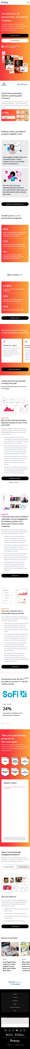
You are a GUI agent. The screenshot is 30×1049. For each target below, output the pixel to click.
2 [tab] (12, 122)
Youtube (16, 1030)
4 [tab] (16, 122)
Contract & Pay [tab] (23, 867)
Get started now (15, 40)
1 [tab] (9, 122)
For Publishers (15, 1000)
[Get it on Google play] (19, 1034)
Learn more (15, 575)
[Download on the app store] (10, 1034)
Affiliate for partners (14, 482)
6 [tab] (20, 122)
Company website (8, 832)
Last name (7, 799)
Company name (8, 827)
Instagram (9, 1030)
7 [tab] (10, 723)
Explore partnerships (15, 369)
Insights (15, 1004)
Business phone (8, 816)
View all (27, 678)
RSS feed (24, 1030)
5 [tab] (18, 122)
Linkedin (5, 1030)
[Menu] (28, 2)
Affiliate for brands (15, 478)
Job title (7, 810)
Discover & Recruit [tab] (9, 867)
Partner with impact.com (15, 1007)
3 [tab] (14, 122)
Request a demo (15, 35)
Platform (15, 994)
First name (7, 793)
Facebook (13, 1030)
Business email (8, 805)
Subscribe (15, 1025)
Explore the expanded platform (15, 204)
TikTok (20, 1030)
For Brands (15, 997)
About (15, 1010)
